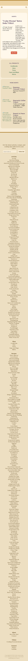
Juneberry (14, 259)
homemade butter (14, 478)
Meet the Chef (14, 634)
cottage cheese (14, 212)
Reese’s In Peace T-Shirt (19, 114)
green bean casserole (14, 245)
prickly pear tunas (14, 548)
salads (14, 558)
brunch (14, 396)
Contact (14, 636)
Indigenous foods (14, 484)
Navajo (14, 273)
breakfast (14, 183)
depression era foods (14, 213)
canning (14, 193)
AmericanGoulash (14, 165)
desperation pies (14, 215)
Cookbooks (14, 66)
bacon (14, 366)
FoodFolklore (14, 232)
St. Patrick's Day (14, 315)
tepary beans (14, 605)
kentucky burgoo (14, 495)
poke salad (14, 285)
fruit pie (14, 240)
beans (14, 374)
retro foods (14, 296)
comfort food (14, 208)
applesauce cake (14, 168)
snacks (14, 307)
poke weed (14, 287)
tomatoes (14, 326)
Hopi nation (14, 481)
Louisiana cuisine (14, 501)
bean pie (14, 172)
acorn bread (14, 357)
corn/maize (14, 426)
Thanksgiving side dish (14, 321)
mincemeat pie (14, 268)
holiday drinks (14, 248)
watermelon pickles (14, 336)
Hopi (14, 254)
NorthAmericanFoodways (14, 278)
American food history (14, 161)
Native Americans (14, 271)
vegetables (14, 331)
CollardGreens (14, 207)
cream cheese (14, 431)
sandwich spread (14, 559)
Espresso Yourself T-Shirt (19, 88)
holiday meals (14, 249)
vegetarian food (14, 617)
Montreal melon (14, 270)
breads (14, 182)
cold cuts (14, 205)
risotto (14, 556)
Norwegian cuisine (14, 525)
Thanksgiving (14, 320)
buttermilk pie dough (14, 399)
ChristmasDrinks (14, 204)
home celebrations (14, 252)
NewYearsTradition (14, 276)
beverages (14, 176)
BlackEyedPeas (14, 177)
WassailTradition (14, 334)
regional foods (14, 553)
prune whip (14, 292)
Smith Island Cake (14, 573)
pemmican (14, 284)
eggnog (14, 221)
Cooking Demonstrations (14, 642)
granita (14, 465)
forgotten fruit (14, 237)
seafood (14, 566)
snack (14, 575)
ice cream (14, 482)
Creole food (14, 432)
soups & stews (14, 311)
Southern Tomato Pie (14, 584)
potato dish (14, 544)
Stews (14, 317)
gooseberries (14, 241)
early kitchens (14, 219)
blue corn (14, 387)
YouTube (14, 649)
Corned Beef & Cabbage (14, 427)
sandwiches (14, 300)
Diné (14, 218)
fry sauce (14, 462)
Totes (14, 70)
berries (14, 380)
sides (14, 306)
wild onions (14, 627)
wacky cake (14, 332)
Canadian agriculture (14, 190)
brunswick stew (14, 185)
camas (14, 188)
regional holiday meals (14, 295)
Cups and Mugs (14, 72)
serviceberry (14, 304)
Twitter (2, 2)
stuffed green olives (14, 597)
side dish (14, 570)
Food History (14, 226)
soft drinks (14, 309)
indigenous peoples (14, 257)
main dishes (14, 263)
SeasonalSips (14, 567)
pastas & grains (14, 528)
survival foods (14, 318)
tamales (14, 602)
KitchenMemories (14, 260)
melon (14, 267)
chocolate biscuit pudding (14, 197)
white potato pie (14, 337)
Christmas (14, 199)
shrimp (14, 569)
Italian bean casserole (14, 490)
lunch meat (14, 262)
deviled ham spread (14, 441)
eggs (14, 445)
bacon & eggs (14, 169)
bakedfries (14, 371)
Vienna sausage (14, 619)
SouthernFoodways (14, 314)
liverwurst (14, 498)
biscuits (14, 383)
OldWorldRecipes (14, 279)
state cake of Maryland (14, 592)
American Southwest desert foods (14, 163)
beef (14, 376)
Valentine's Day (14, 329)
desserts (14, 216)
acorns (14, 158)
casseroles (14, 194)
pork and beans (14, 289)
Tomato (14, 608)
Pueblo (14, 293)
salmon (14, 298)
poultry (14, 290)
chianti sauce (14, 412)
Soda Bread (14, 578)
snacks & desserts (14, 576)
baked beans (14, 171)
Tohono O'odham (14, 323)
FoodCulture (14, 230)
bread (14, 180)
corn (14, 424)
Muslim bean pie (14, 517)
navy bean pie (14, 520)
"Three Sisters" (14, 355)
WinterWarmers (14, 628)
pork (14, 540)
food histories (14, 224)
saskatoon (14, 301)
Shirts (14, 74)
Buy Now (14, 52)
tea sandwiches (14, 603)
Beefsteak (14, 174)
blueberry (14, 179)
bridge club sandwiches (14, 394)
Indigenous (14, 256)
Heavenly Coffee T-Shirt (19, 101)
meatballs (14, 506)
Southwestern (14, 587)
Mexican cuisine (14, 509)
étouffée (14, 446)
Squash (14, 589)
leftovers (14, 496)
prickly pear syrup (14, 547)
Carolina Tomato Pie (14, 404)
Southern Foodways (14, 312)
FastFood (14, 223)
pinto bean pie (14, 534)
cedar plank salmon (14, 407)
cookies (14, 423)
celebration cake (14, 409)
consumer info (14, 210)
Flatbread (14, 448)
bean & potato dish (14, 372)
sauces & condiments (14, 303)
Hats (14, 68)
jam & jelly (14, 492)
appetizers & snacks (14, 166)
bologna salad (14, 390)
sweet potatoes (14, 600)
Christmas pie (14, 202)
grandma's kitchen (14, 243)
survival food (14, 598)
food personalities (14, 227)
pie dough (14, 533)
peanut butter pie (14, 282)
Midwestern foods (14, 512)
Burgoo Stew (14, 187)
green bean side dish (14, 470)
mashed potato (14, 504)
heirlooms (14, 473)
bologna (14, 388)
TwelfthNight (14, 328)
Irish (14, 487)
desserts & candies (14, 440)
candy (14, 402)
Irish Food (14, 489)
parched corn (14, 281)
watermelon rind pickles (14, 624)
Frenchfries (14, 238)
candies (14, 191)
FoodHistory (14, 234)
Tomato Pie (14, 325)
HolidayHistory (14, 251)
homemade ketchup (14, 479)
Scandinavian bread (14, 564)
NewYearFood (14, 274)
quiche (14, 551)
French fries (14, 457)
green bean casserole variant (14, 468)
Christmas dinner (14, 201)
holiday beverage (14, 476)
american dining (14, 160)
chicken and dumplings (14, 196)
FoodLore (14, 454)
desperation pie (14, 435)
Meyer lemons (14, 511)
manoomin (14, 265)
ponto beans (14, 539)
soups (14, 580)
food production (14, 229)
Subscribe (21, 151)
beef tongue (14, 377)
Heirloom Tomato (14, 246)
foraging (14, 235)
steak (14, 594)
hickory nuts (14, 474)
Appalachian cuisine (14, 361)
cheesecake (14, 410)
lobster (14, 500)
